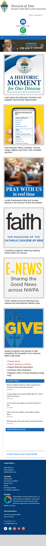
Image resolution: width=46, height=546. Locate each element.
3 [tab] (23, 49)
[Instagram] (23, 528)
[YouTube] (15, 528)
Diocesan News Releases (19, 370)
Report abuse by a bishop (19, 364)
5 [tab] (29, 49)
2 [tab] (20, 49)
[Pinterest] (19, 528)
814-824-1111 (10, 521)
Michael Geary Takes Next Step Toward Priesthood (25, 421)
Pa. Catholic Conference (11, 490)
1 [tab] (17, 49)
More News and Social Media (22, 454)
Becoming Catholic (10, 488)
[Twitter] (10, 528)
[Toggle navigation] (2, 37)
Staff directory (9, 467)
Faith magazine (9, 470)
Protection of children (11, 481)
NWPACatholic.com (10, 472)
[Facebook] (6, 528)
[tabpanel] (23, 46)
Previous (4, 45)
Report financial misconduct (20, 367)
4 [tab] (26, 49)
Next (42, 45)
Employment (8, 479)
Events (6, 485)
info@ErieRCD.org (11, 523)
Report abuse (14, 361)
